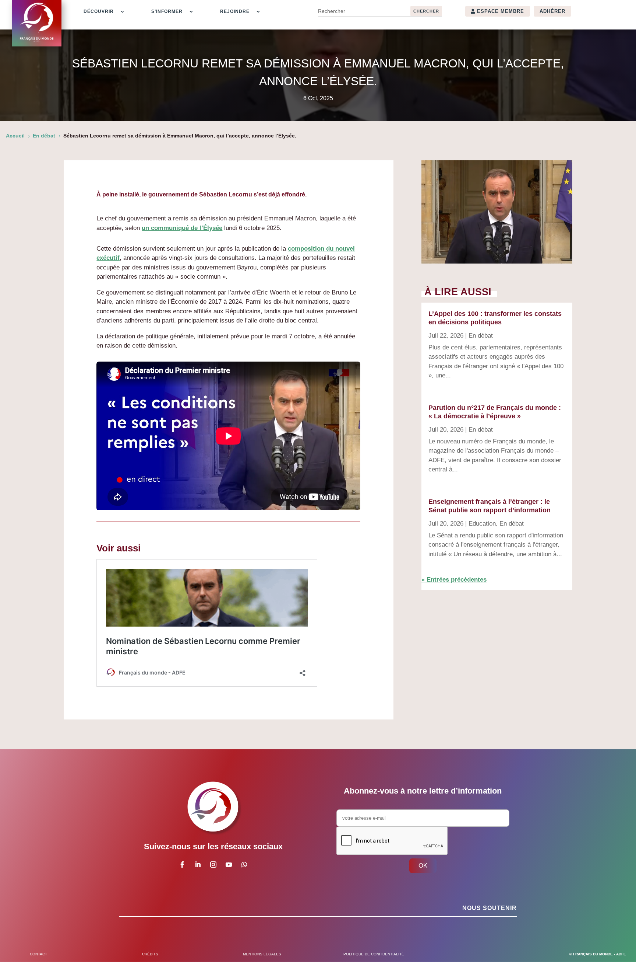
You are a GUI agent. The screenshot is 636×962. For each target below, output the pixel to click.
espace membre (500, 11)
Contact (38, 954)
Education (482, 523)
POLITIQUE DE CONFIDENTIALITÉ (373, 954)
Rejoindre (235, 11)
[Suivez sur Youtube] (228, 864)
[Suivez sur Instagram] (213, 864)
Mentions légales (262, 954)
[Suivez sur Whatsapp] (244, 864)
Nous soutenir (489, 908)
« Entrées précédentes (454, 579)
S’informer (167, 11)
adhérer (552, 11)
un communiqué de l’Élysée (182, 227)
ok (422, 865)
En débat (481, 335)
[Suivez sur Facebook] (182, 864)
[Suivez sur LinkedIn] (197, 864)
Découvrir (99, 11)
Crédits (150, 954)
